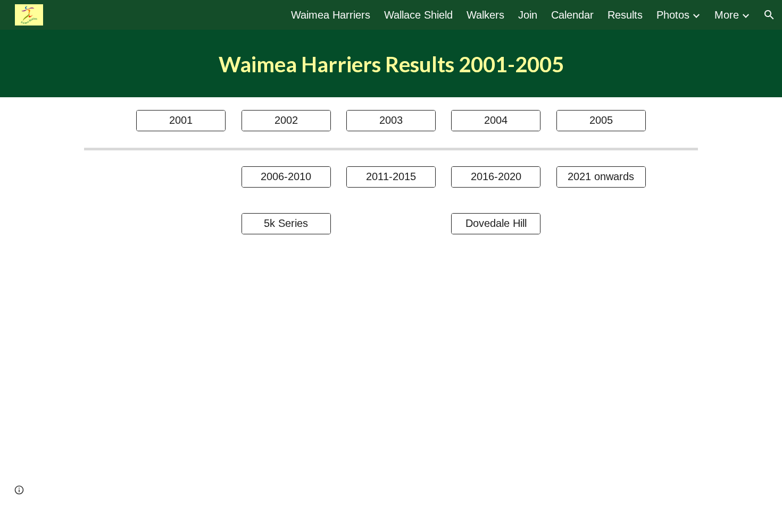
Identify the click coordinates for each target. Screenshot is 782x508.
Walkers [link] (485, 15)
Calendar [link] (572, 15)
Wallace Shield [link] (418, 15)
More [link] (726, 15)
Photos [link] (672, 15)
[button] (769, 15)
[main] (391, 63)
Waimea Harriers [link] (330, 15)
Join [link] (527, 15)
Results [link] (625, 15)
